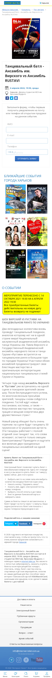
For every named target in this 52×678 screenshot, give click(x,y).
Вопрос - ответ (26, 632)
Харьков (22, 542)
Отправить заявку (27, 159)
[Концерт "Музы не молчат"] (16, 263)
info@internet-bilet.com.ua (26, 651)
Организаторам (26, 621)
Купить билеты (16, 210)
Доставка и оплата (26, 599)
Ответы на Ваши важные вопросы (26, 644)
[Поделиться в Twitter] (11, 98)
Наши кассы (26, 605)
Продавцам (26, 627)
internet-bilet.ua (28, 561)
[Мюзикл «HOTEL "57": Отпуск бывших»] (37, 263)
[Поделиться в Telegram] (16, 98)
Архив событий (26, 638)
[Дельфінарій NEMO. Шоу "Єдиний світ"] (15, 199)
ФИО (10, 124)
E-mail (10, 135)
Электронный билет (26, 610)
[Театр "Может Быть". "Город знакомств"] (37, 231)
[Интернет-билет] (12, 3)
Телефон (12, 146)
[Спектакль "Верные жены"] (15, 231)
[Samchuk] (37, 199)
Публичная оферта (26, 616)
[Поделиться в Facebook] (7, 98)
